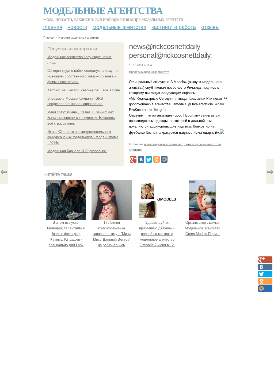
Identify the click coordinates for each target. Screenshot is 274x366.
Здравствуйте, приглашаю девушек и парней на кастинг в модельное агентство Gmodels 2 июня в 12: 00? (157, 236)
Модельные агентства (102, 10)
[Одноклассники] (156, 159)
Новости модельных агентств (78, 37)
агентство (135, 149)
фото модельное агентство (202, 144)
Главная (52, 27)
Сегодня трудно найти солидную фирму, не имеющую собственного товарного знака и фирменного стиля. (82, 76)
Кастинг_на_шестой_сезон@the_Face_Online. (84, 90)
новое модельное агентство (163, 144)
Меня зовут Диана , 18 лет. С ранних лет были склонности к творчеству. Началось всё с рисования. (81, 117)
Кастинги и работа (173, 27)
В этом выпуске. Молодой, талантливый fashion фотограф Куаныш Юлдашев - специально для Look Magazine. (66, 236)
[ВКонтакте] (141, 159)
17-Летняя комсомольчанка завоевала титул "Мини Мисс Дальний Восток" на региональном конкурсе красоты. (112, 236)
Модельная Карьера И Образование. (77, 151)
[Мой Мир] (164, 159)
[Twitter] (149, 159)
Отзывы (210, 27)
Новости (77, 27)
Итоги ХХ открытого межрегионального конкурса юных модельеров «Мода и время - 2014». (82, 137)
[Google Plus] (133, 159)
